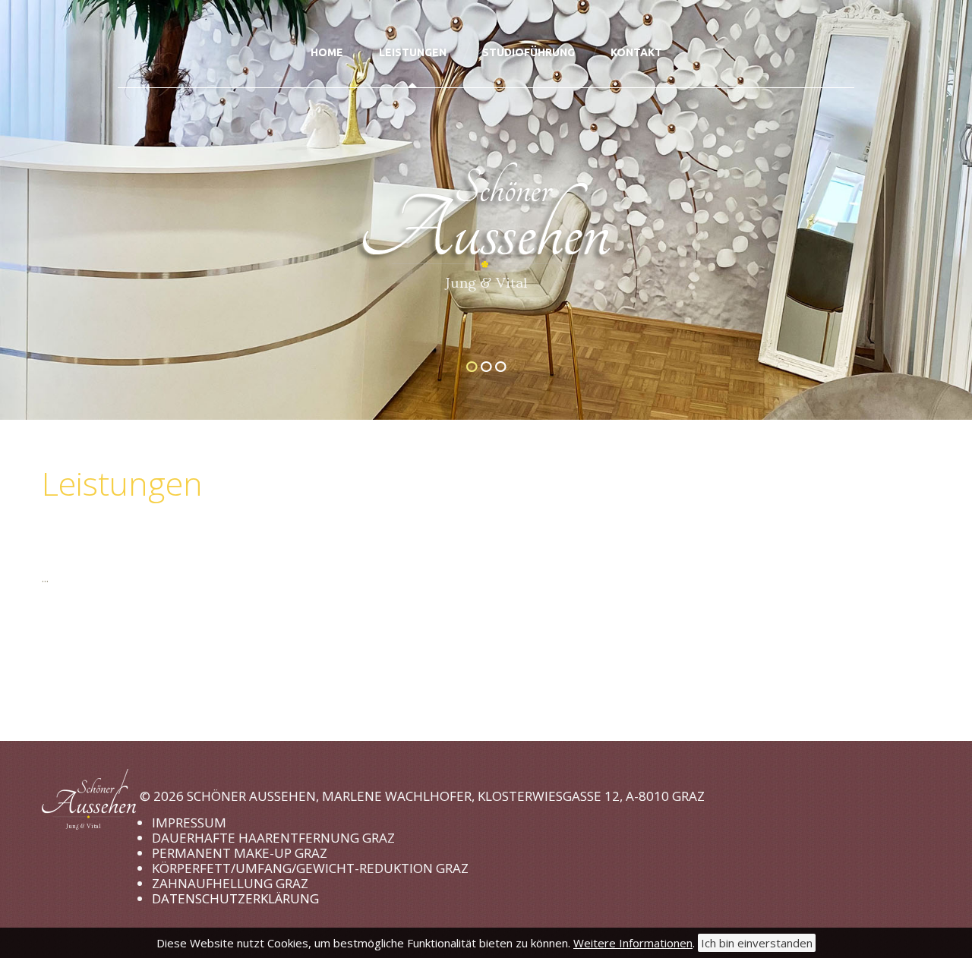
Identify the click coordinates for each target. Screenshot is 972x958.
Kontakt (636, 52)
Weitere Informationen (633, 942)
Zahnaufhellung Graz (230, 883)
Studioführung (528, 52)
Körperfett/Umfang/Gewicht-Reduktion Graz (310, 868)
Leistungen (413, 52)
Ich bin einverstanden (757, 942)
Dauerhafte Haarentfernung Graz (273, 837)
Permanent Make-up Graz (239, 853)
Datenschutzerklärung (235, 898)
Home (327, 52)
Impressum (189, 822)
